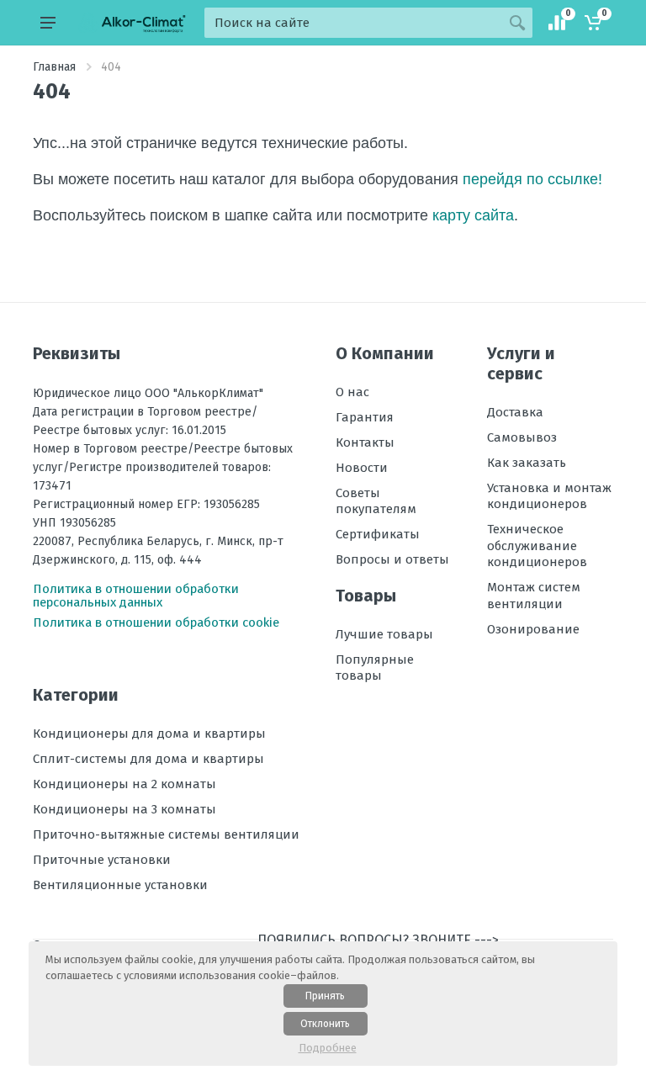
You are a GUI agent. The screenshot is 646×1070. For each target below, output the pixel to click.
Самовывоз (522, 437)
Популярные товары (375, 668)
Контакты (365, 442)
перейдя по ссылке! (532, 179)
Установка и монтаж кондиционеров (549, 496)
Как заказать (526, 462)
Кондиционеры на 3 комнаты (124, 809)
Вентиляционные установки (120, 885)
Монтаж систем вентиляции (533, 596)
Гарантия (365, 417)
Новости (362, 467)
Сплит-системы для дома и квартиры (148, 758)
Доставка (515, 412)
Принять (325, 996)
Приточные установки (102, 859)
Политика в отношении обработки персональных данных (136, 595)
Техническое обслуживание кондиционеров (537, 545)
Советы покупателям (376, 501)
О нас (352, 392)
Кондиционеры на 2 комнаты (124, 784)
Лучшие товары (384, 634)
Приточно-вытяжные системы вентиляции (166, 834)
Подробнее (328, 1047)
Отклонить (325, 1024)
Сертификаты (378, 534)
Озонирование (533, 629)
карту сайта (473, 215)
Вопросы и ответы (392, 559)
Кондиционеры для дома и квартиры (149, 733)
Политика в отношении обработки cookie (156, 622)
